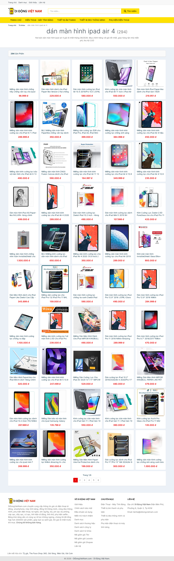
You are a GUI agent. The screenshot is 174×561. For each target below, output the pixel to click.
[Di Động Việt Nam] (21, 501)
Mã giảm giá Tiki (81, 535)
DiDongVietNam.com (82, 558)
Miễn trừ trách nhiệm (83, 516)
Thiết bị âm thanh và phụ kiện (112, 510)
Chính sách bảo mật (83, 508)
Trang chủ (12, 2)
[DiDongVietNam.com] (25, 11)
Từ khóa (22, 25)
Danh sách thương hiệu (84, 523)
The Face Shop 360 (38, 553)
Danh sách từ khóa (82, 531)
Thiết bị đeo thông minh (92, 20)
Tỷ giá (25, 553)
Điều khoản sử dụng (83, 512)
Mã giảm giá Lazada (83, 538)
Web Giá (60, 553)
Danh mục (22, 2)
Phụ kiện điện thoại (119, 20)
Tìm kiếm (131, 11)
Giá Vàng (52, 553)
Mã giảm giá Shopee (83, 542)
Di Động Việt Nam (101, 558)
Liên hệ (42, 2)
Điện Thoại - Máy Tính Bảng (39, 20)
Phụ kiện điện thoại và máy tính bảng (113, 525)
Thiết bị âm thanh (66, 20)
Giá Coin (69, 553)
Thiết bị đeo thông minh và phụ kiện (113, 518)
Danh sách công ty (82, 527)
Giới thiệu (33, 2)
